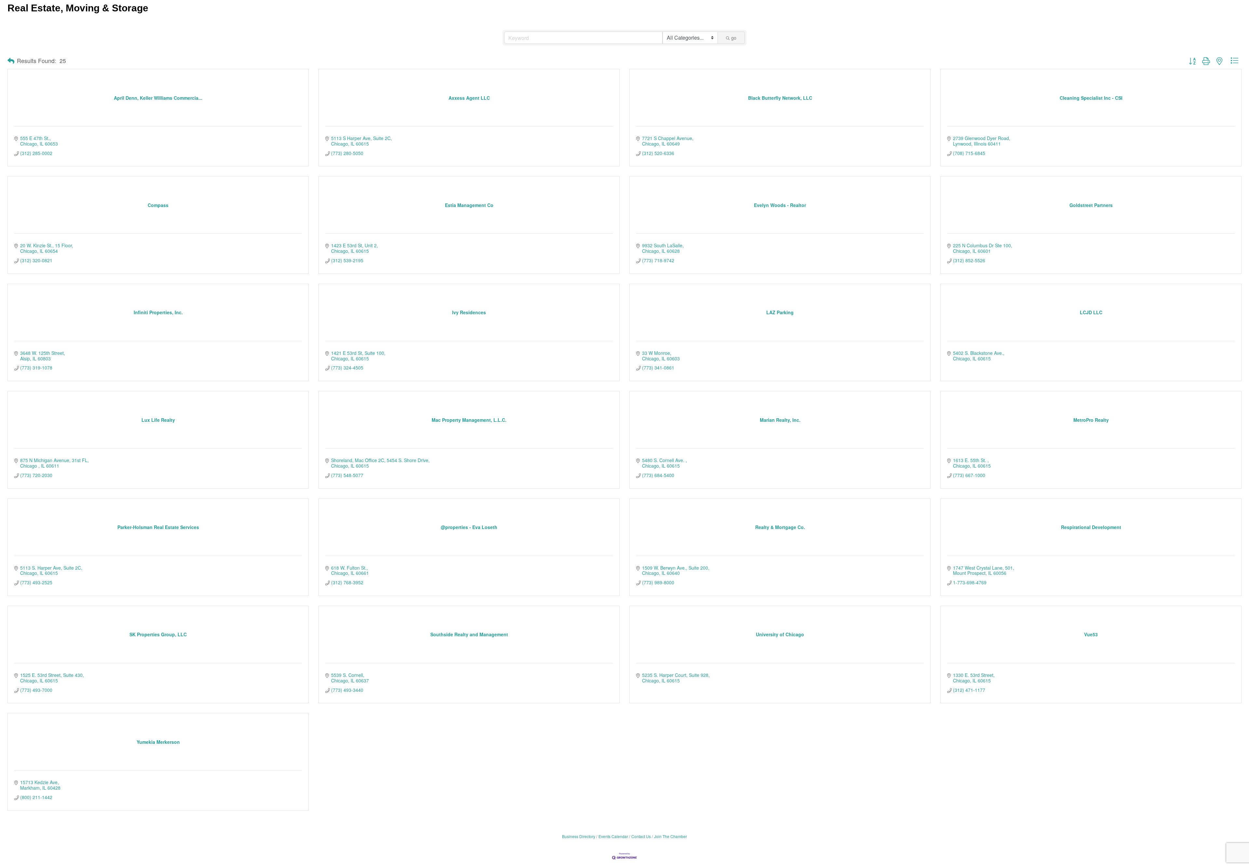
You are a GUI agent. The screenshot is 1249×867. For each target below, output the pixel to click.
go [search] (733, 37)
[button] (10, 61)
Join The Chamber (670, 836)
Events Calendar (613, 836)
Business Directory (578, 836)
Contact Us (641, 836)
